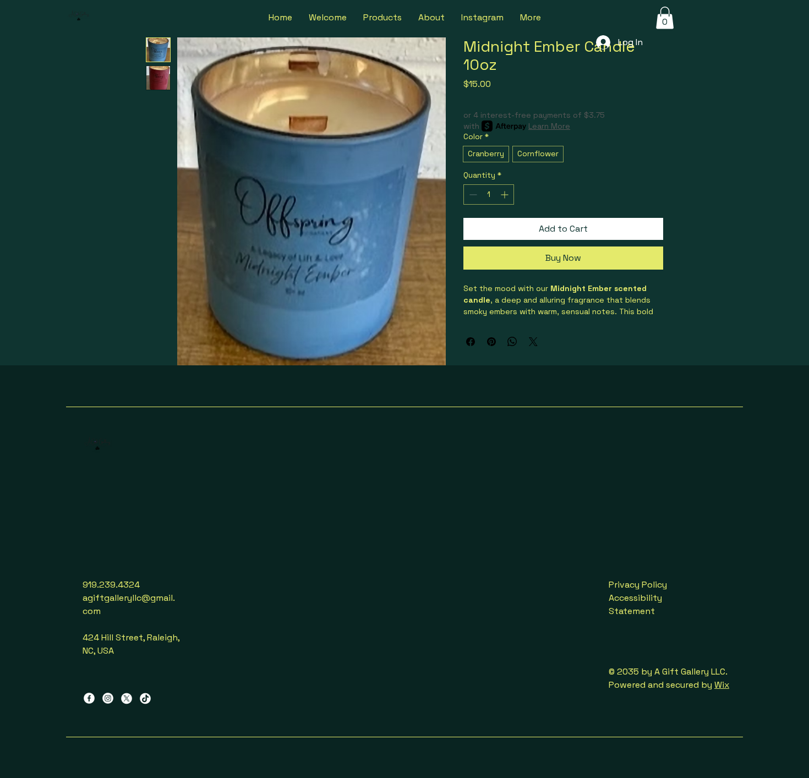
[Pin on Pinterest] (491, 341)
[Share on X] (533, 341)
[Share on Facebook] (470, 341)
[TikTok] (145, 698)
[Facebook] (89, 698)
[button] (664, 18)
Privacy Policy (638, 584)
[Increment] (505, 194)
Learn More (549, 126)
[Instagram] (107, 698)
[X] (126, 698)
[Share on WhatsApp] (512, 341)
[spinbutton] (489, 194)
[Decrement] (472, 194)
